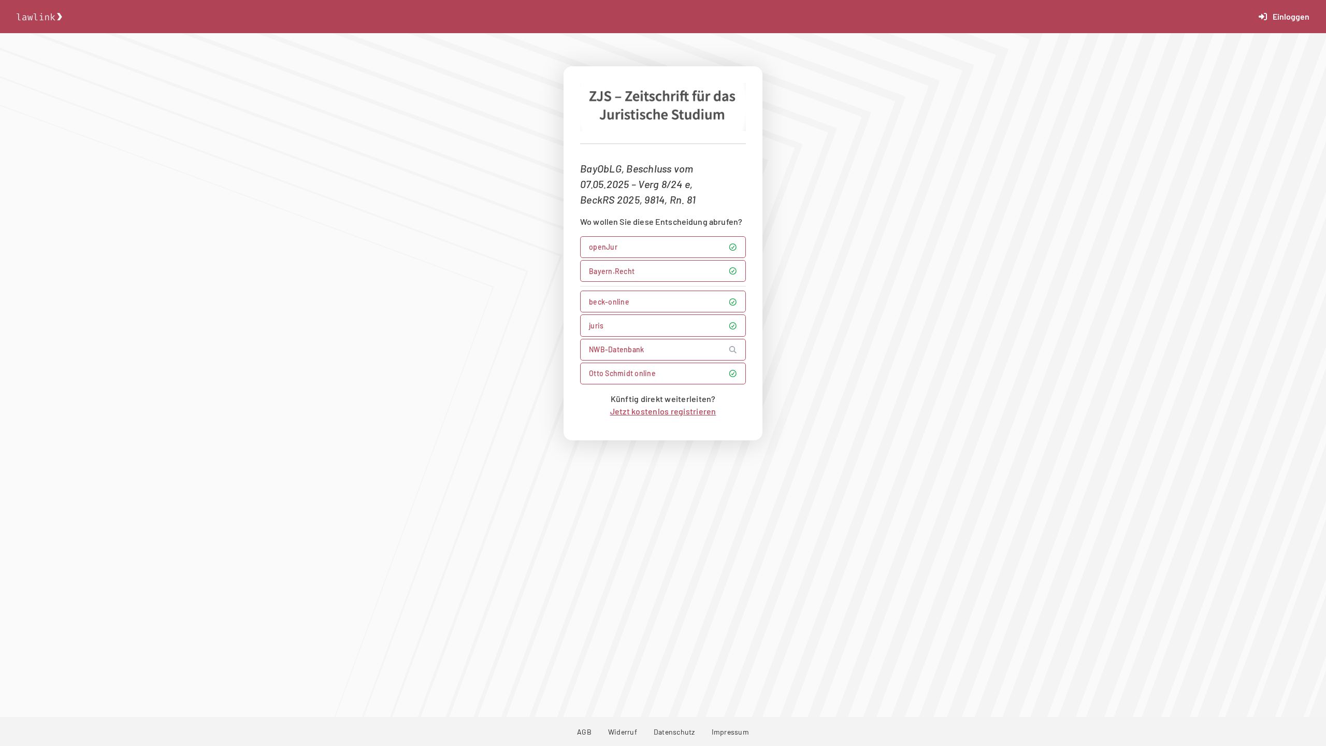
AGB (584, 731)
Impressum (730, 731)
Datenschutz (674, 731)
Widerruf (622, 731)
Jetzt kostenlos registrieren (663, 411)
